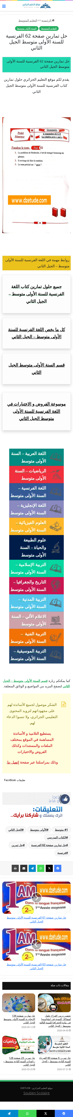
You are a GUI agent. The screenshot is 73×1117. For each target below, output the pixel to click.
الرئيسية (46, 20)
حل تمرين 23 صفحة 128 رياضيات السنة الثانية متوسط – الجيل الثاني (19, 1061)
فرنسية (61, 853)
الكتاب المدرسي (56, 837)
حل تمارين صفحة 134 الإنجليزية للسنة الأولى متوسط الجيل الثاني (19, 1019)
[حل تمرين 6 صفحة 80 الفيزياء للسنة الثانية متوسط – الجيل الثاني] (54, 1045)
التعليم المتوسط (27, 20)
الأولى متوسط (38, 830)
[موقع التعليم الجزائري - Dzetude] (36, 5)
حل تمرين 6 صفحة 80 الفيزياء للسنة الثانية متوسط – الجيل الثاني (55, 1061)
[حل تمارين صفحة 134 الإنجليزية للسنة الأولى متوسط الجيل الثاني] (18, 1002)
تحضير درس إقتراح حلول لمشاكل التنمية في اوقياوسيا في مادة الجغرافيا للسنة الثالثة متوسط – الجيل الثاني (55, 1021)
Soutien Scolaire (36, 1093)
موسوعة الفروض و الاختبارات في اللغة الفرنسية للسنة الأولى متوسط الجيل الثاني (36, 411)
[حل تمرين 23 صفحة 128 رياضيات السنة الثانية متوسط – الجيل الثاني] (18, 1045)
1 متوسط (61, 830)
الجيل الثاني (15, 830)
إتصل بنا (13, 762)
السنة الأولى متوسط (26, 28)
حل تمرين (17, 845)
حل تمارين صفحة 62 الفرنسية (48, 845)
